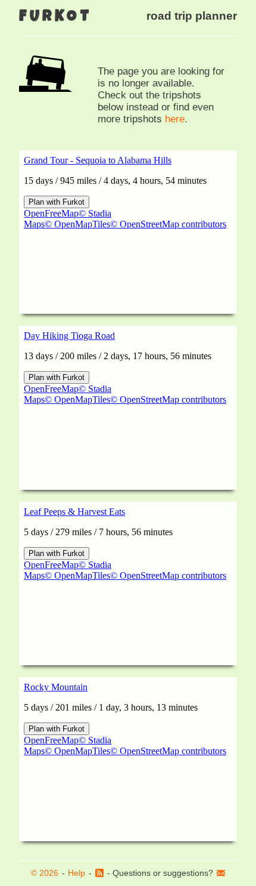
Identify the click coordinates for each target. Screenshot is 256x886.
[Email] (221, 873)
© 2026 (44, 873)
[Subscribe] (99, 873)
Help (76, 873)
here (175, 119)
